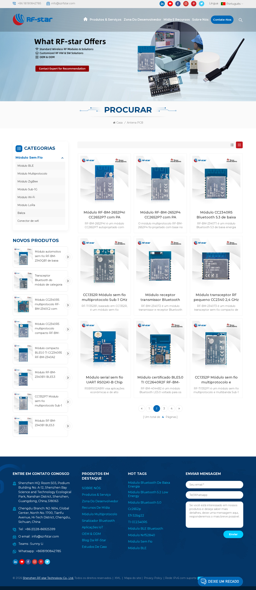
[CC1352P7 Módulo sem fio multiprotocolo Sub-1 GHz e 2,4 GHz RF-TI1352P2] (23, 402)
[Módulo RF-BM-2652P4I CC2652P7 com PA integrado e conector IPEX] (104, 180)
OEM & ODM (91, 534)
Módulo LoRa (26, 205)
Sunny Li (36, 544)
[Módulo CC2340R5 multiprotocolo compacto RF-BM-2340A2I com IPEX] (23, 329)
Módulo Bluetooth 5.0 (144, 502)
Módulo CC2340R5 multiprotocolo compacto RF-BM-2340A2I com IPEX (47, 328)
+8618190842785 (48, 551)
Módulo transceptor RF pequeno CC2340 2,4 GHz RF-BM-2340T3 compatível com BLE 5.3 (216, 297)
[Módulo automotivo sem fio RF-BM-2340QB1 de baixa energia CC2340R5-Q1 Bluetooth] (23, 257)
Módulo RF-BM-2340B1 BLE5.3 (45, 423)
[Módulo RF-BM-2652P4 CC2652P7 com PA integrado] (160, 180)
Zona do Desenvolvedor (100, 501)
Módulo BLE (25, 165)
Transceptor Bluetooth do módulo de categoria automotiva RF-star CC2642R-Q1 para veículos (48, 280)
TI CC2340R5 (137, 522)
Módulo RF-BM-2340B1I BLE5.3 (45, 375)
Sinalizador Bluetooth (98, 521)
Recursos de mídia (96, 507)
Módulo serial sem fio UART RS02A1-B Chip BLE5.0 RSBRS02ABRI (104, 380)
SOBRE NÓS (91, 488)
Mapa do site (132, 578)
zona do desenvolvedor (142, 19)
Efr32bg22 (136, 515)
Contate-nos (222, 19)
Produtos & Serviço (96, 494)
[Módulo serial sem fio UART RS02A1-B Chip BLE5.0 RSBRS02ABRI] (104, 345)
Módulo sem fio (29, 157)
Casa (119, 122)
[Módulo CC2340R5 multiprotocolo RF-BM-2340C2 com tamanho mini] (23, 305)
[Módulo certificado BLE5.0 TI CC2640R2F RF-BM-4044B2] (160, 345)
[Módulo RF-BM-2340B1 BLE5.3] (23, 426)
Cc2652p (134, 509)
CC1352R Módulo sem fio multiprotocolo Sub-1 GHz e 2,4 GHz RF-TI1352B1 (104, 297)
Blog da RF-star (94, 540)
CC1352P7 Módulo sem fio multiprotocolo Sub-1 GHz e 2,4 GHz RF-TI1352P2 (48, 401)
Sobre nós (200, 19)
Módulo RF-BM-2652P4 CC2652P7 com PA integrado (160, 215)
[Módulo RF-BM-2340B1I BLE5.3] (23, 377)
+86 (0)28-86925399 (40, 529)
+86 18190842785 (29, 3)
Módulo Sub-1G (27, 189)
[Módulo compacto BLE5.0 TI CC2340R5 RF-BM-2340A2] (23, 353)
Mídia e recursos (177, 19)
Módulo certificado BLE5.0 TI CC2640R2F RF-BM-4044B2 (160, 380)
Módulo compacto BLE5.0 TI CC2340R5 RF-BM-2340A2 (48, 352)
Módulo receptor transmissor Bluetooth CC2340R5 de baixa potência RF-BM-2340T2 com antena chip (160, 297)
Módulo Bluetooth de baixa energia (149, 484)
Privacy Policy (153, 578)
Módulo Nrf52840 (141, 535)
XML (118, 578)
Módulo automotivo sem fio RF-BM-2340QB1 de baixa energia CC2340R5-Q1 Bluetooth (48, 256)
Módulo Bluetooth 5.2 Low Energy (148, 494)
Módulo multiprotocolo (99, 514)
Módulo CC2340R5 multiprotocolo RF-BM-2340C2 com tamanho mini (47, 304)
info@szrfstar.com (63, 3)
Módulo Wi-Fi (26, 197)
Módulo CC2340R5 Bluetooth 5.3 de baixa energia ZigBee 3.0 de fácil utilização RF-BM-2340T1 (216, 215)
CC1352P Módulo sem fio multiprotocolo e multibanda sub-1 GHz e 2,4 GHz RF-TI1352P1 (216, 380)
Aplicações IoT (92, 527)
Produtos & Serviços (105, 19)
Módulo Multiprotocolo (32, 173)
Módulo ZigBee (27, 181)
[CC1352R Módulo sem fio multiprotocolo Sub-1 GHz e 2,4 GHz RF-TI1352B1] (104, 262)
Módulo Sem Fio (140, 541)
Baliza (21, 213)
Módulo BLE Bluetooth (145, 528)
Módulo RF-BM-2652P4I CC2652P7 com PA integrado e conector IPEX (104, 215)
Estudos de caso (94, 547)
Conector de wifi (28, 221)
